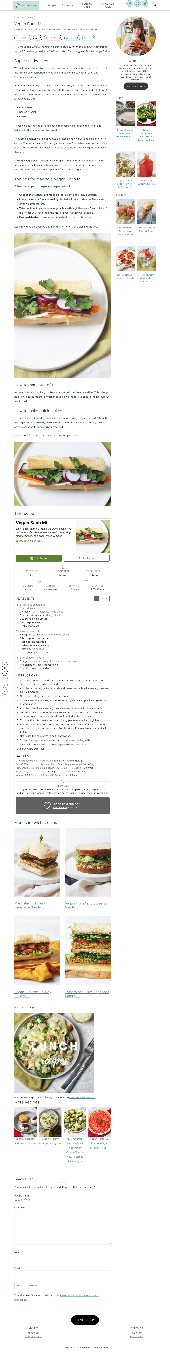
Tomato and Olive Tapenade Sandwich (87, 994)
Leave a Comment (89, 29)
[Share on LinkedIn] (5, 685)
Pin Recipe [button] (88, 558)
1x (96, 598)
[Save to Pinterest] (5, 678)
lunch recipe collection (82, 1097)
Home (17, 17)
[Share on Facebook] (5, 665)
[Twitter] (145, 3)
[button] (17, 541)
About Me (33, 1333)
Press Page (136, 1337)
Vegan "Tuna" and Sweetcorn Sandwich (88, 905)
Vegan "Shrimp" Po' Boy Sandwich (32, 994)
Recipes (51, 5)
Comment (21, 1207)
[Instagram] (137, 3)
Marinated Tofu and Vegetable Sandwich (30, 905)
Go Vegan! (68, 5)
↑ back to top (85, 1320)
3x (107, 598)
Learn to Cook (87, 5)
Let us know (60, 807)
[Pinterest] (129, 3)
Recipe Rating (22, 1195)
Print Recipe (40, 558)
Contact (137, 1333)
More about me (135, 86)
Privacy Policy (33, 1337)
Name (18, 1252)
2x (101, 598)
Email (18, 1268)
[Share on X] (5, 671)
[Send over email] (5, 692)
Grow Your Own (108, 5)
